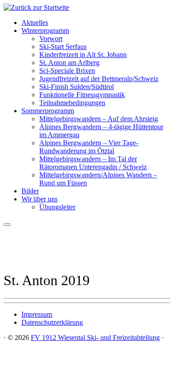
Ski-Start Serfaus (63, 46)
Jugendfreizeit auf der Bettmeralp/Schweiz (98, 78)
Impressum (36, 314)
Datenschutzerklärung (52, 322)
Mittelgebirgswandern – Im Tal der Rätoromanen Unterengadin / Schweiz (93, 163)
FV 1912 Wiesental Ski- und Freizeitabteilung (95, 337)
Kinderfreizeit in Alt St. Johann (83, 54)
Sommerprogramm (47, 110)
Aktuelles (34, 22)
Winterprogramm (45, 30)
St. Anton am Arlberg (69, 62)
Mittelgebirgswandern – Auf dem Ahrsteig (98, 119)
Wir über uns (39, 199)
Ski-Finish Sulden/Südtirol (76, 86)
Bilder (30, 191)
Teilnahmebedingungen (72, 102)
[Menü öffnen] (7, 224)
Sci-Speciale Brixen (67, 70)
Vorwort (50, 38)
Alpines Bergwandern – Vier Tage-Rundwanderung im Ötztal (88, 147)
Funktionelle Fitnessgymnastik (82, 94)
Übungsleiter (57, 207)
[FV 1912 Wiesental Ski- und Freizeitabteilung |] (36, 7)
